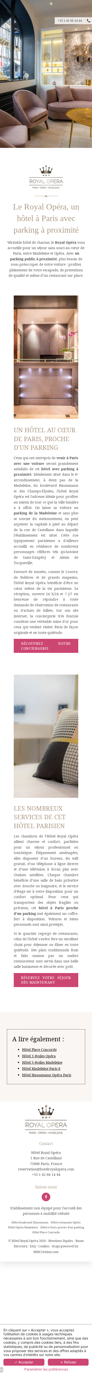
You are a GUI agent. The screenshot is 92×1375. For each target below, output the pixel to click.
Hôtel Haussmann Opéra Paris (46, 1075)
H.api (56, 1246)
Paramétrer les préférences (46, 1369)
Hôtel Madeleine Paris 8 (41, 1068)
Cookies (44, 1246)
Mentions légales (60, 1241)
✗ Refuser (68, 1362)
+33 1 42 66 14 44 (46, 1174)
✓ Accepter (23, 1362)
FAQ (33, 1246)
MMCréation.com (46, 1252)
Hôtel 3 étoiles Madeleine (42, 1062)
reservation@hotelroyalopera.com (46, 1169)
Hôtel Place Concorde (39, 1049)
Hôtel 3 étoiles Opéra (39, 1056)
